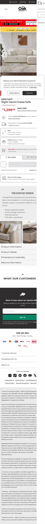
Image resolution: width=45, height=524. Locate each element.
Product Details (9, 252)
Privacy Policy (20, 380)
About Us (5, 365)
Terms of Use (34, 383)
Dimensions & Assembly (13, 257)
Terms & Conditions (22, 383)
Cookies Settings (14, 93)
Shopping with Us (9, 359)
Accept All (29, 93)
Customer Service (9, 353)
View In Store (34, 157)
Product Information (11, 247)
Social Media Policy (32, 380)
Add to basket (26, 164)
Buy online (12, 157)
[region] (22, 87)
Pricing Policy (10, 383)
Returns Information (11, 262)
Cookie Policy (9, 380)
